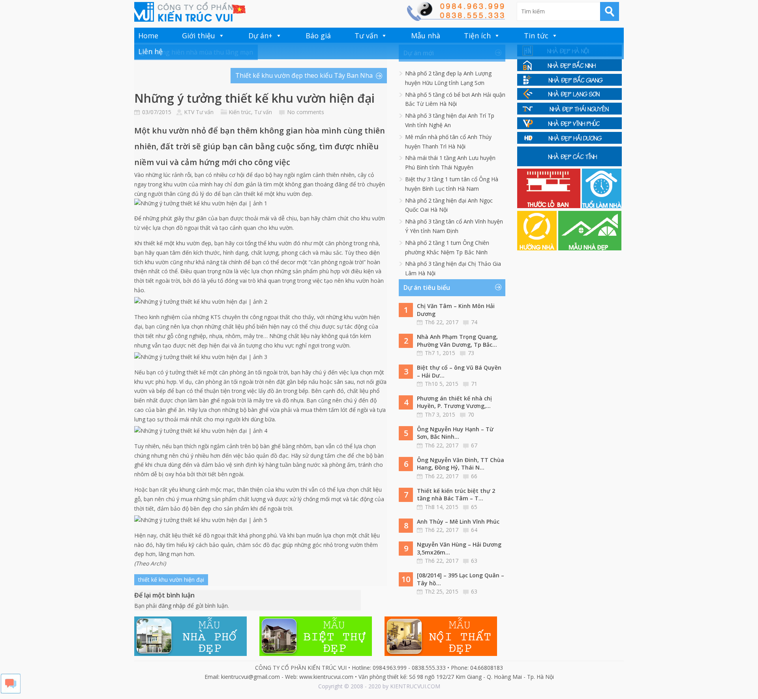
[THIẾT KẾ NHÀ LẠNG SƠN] (569, 97)
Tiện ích (477, 35)
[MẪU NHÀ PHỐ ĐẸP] (190, 654)
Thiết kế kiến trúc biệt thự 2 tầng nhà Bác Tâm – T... (456, 494)
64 (474, 530)
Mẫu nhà (425, 35)
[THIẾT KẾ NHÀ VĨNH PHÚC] (569, 127)
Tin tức (536, 35)
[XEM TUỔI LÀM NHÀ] (601, 206)
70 (471, 414)
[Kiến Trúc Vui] (190, 12)
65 (474, 507)
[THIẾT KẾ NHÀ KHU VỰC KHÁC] (569, 164)
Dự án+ (260, 35)
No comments (305, 112)
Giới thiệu (198, 35)
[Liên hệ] (455, 19)
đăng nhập (172, 605)
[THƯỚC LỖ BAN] (549, 206)
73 (471, 353)
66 (474, 476)
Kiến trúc (240, 112)
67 (474, 445)
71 (474, 383)
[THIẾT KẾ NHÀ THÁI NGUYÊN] (569, 112)
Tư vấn (366, 35)
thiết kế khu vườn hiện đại (171, 579)
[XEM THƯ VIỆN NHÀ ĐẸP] (589, 248)
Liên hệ (150, 51)
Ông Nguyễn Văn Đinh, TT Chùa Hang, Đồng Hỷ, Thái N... (460, 464)
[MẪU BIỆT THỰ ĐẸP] (315, 654)
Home (148, 35)
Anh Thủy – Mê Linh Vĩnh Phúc (458, 521)
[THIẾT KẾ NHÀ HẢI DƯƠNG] (569, 141)
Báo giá (318, 35)
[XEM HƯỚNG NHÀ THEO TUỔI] (537, 248)
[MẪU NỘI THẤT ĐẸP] (441, 654)
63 (474, 560)
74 (474, 322)
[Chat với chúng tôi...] (11, 691)
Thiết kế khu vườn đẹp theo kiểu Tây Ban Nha (304, 75)
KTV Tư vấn (199, 112)
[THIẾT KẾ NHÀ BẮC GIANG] (569, 83)
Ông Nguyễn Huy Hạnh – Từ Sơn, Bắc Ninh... (455, 433)
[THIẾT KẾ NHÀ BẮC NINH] (569, 69)
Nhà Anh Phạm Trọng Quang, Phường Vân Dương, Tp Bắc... (457, 340)
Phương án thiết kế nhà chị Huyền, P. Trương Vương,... (454, 402)
